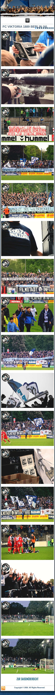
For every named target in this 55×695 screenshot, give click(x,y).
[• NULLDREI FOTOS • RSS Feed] (3, 688)
